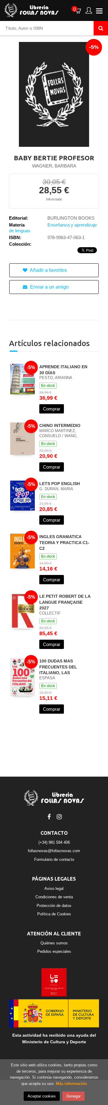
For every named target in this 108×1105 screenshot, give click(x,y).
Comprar (51, 408)
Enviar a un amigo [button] (49, 286)
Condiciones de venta (54, 897)
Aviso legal (54, 888)
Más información (71, 1083)
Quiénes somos (54, 943)
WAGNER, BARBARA (54, 165)
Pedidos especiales (54, 951)
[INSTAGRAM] (59, 816)
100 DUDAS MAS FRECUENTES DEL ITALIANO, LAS (58, 667)
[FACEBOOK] (48, 816)
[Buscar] (101, 28)
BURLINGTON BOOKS (70, 218)
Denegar (73, 1096)
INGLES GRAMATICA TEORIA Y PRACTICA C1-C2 (64, 542)
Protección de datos (54, 905)
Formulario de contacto (54, 859)
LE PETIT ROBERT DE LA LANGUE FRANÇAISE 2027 (64, 602)
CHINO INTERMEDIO (59, 425)
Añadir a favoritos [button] (48, 270)
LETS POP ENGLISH (59, 483)
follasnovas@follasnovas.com (54, 851)
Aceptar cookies (42, 1096)
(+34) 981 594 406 (54, 842)
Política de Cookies (54, 914)
